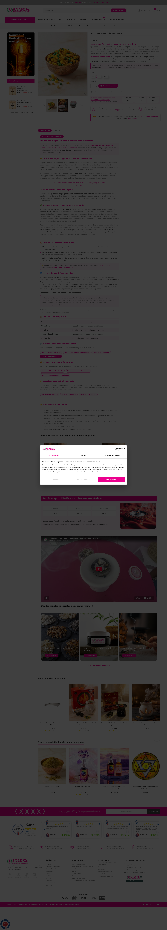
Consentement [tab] (54, 455)
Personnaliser (82, 479)
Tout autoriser (111, 479)
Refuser (56, 479)
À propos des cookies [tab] (112, 455)
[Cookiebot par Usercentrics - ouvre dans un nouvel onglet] (116, 449)
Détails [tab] (83, 455)
